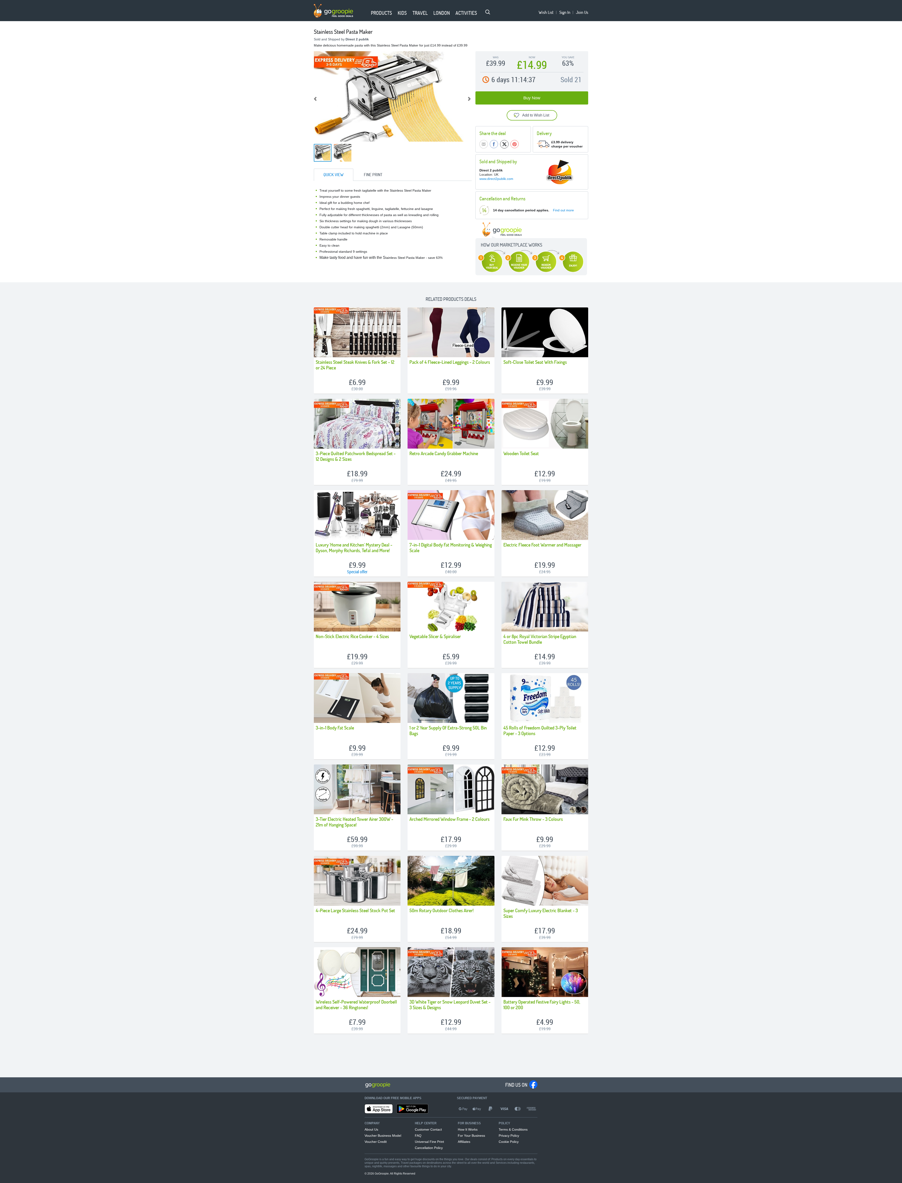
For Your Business (471, 1135)
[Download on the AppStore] (379, 1108)
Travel (420, 13)
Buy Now (531, 98)
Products (381, 13)
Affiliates (464, 1142)
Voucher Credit (376, 1142)
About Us (371, 1129)
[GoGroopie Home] (333, 11)
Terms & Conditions (513, 1129)
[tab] (333, 175)
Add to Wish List (535, 115)
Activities (466, 13)
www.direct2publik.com (496, 179)
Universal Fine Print (429, 1142)
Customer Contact (428, 1129)
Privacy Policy (509, 1135)
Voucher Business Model (383, 1135)
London (441, 13)
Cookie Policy (509, 1142)
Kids (402, 13)
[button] (365, 13)
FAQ (418, 1135)
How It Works (468, 1129)
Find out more (563, 210)
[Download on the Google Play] (412, 1108)
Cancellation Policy (429, 1148)
